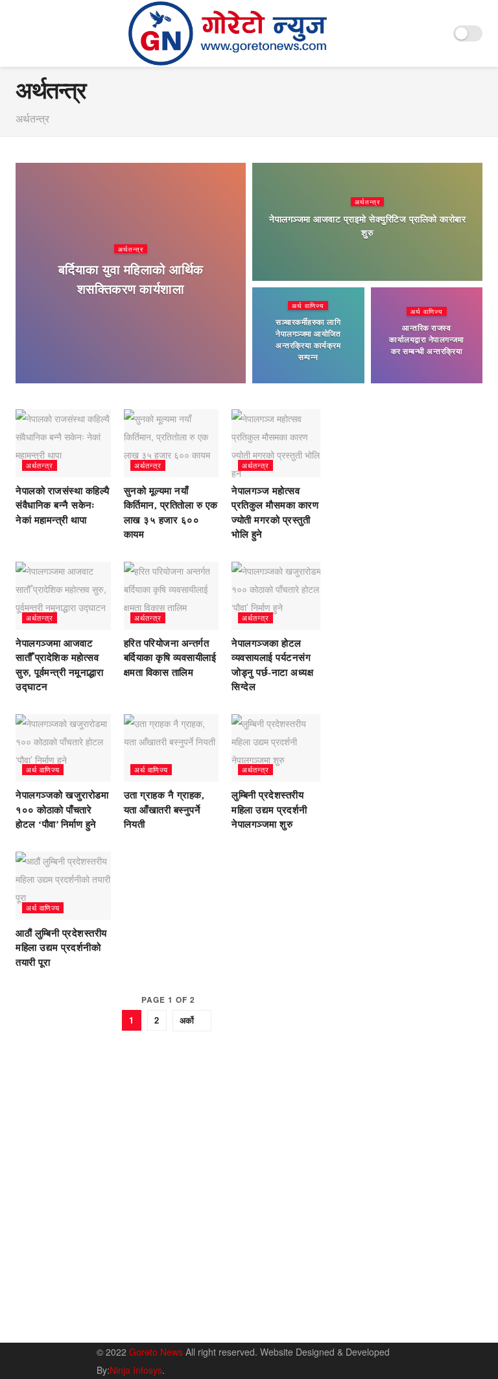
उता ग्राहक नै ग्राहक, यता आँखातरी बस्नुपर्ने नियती (164, 810)
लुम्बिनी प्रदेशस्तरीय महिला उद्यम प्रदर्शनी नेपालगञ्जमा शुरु (269, 810)
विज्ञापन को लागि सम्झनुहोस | (383, 1308)
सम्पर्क (401, 1290)
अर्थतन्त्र (130, 248)
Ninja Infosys (136, 1369)
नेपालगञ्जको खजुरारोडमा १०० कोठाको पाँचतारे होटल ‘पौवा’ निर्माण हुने (62, 810)
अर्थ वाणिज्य (308, 305)
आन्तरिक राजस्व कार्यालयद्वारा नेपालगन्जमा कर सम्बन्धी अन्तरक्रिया (426, 340)
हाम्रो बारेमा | (359, 1290)
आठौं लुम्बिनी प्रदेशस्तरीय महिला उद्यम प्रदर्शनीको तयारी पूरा (61, 948)
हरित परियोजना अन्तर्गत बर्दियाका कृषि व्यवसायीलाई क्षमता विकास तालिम (170, 658)
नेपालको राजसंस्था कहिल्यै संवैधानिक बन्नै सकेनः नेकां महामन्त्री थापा (63, 505)
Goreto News (157, 1351)
